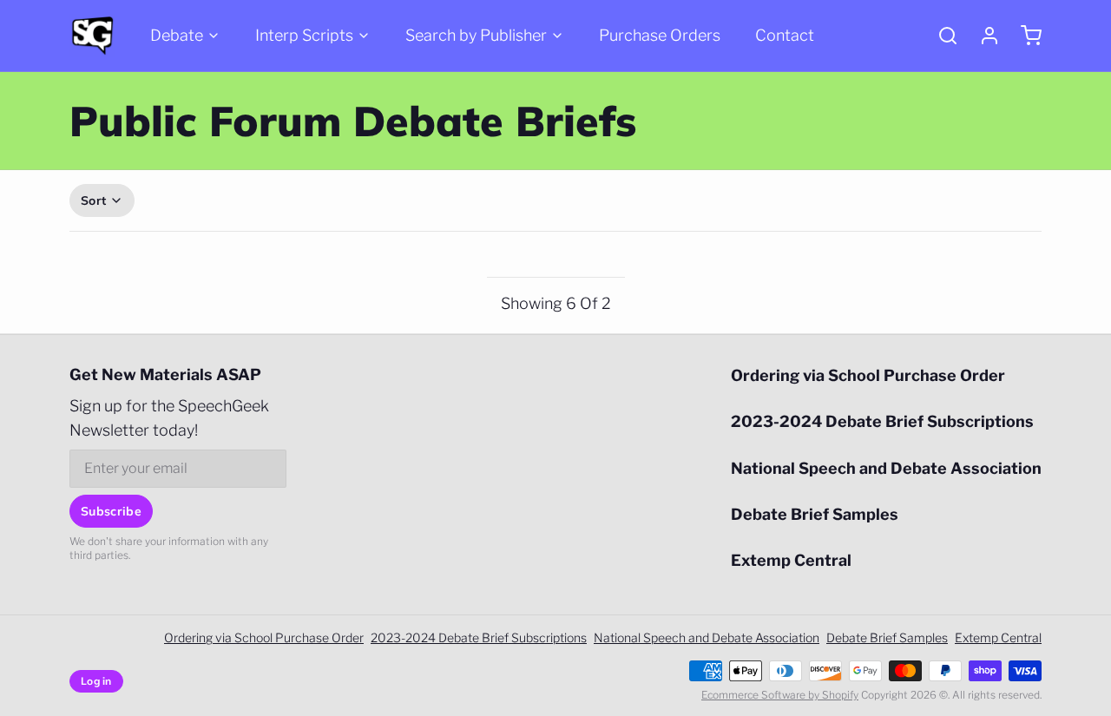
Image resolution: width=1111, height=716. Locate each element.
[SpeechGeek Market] (92, 35)
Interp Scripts (304, 35)
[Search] (941, 35)
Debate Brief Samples (814, 514)
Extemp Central (791, 560)
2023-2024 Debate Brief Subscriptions (882, 421)
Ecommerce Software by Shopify (779, 694)
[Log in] (982, 35)
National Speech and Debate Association (886, 468)
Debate (176, 35)
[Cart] (1024, 35)
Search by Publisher (476, 35)
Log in (96, 680)
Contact (784, 35)
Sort (93, 200)
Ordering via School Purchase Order (868, 375)
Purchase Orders (659, 35)
